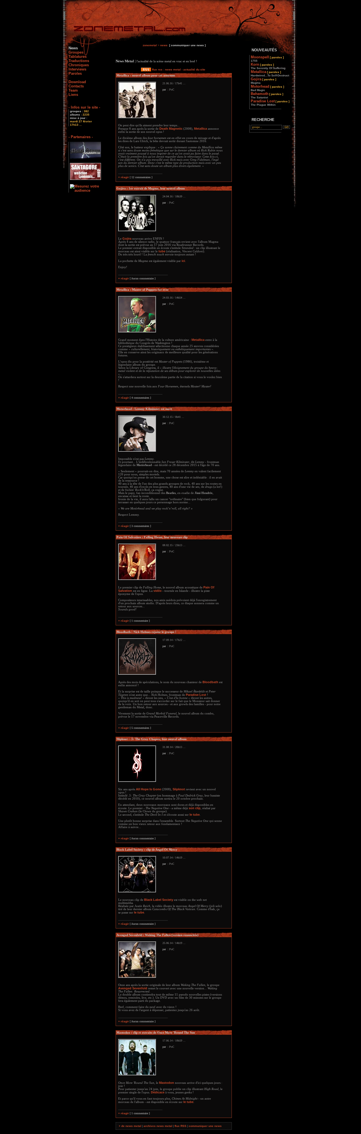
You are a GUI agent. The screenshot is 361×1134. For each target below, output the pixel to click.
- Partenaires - (81, 137)
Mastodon (166, 1082)
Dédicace (157, 1092)
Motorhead (267, 88)
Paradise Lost (196, 694)
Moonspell (267, 58)
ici (183, 260)
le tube (195, 814)
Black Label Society (158, 899)
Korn (268, 66)
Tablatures (78, 56)
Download (77, 82)
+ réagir (123, 177)
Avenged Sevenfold (132, 988)
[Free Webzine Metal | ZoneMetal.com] (124, 30)
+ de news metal (130, 1126)
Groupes (76, 52)
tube (162, 251)
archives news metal (158, 1126)
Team (73, 90)
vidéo (157, 590)
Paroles (75, 73)
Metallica (200, 128)
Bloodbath (210, 682)
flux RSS (180, 1126)
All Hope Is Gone (148, 789)
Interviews (77, 69)
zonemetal (150, 45)
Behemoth (267, 95)
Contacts (76, 86)
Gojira (126, 238)
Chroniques (79, 65)
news (164, 45)
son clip (195, 808)
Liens (73, 94)
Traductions (79, 61)
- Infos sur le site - (84, 107)
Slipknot (179, 789)
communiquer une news (205, 1126)
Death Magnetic (170, 128)
